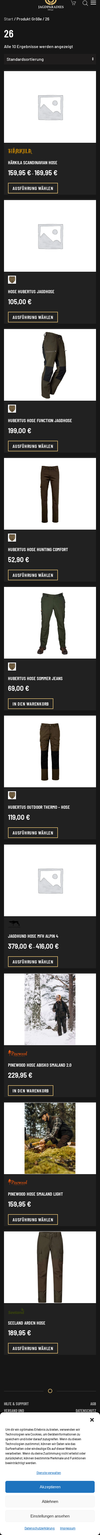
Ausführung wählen (33, 188)
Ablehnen (50, 1501)
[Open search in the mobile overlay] (85, 2)
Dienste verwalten (49, 1473)
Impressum (67, 1528)
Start (8, 18)
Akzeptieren (50, 1487)
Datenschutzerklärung (40, 1528)
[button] (92, 1419)
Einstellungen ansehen (50, 1516)
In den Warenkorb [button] (31, 704)
